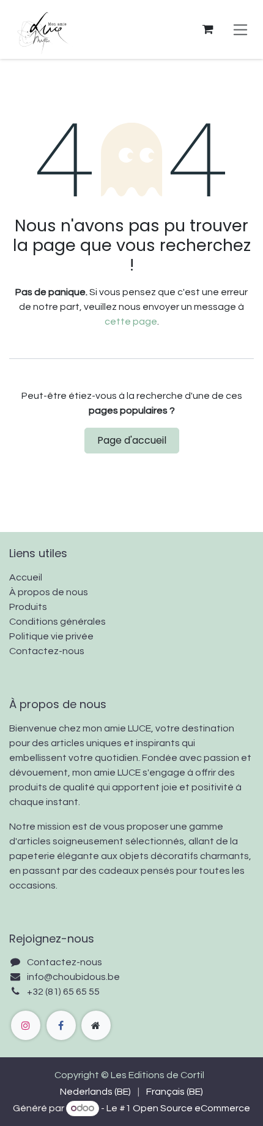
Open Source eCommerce (191, 1108)
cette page (131, 321)
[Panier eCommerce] (208, 29)
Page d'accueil (131, 440)
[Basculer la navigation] (240, 29)
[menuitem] (95, 1091)
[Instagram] (25, 1025)
